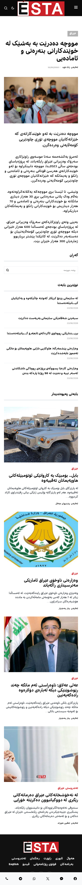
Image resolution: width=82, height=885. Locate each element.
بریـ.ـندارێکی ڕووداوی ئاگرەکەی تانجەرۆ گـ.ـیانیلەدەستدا (42, 334)
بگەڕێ (7, 270)
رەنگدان (35, 859)
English (14, 864)
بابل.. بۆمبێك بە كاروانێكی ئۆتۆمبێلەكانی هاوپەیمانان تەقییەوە (43, 478)
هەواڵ (70, 859)
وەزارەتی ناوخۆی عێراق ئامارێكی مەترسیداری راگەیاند (51, 583)
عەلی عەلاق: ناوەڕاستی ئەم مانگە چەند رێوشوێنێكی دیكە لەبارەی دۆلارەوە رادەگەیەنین (44, 690)
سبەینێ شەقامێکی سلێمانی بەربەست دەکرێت (48, 319)
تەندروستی (71, 788)
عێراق (72, 33)
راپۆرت (47, 859)
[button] (76, 8)
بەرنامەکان (66, 864)
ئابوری (59, 859)
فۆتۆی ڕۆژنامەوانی (44, 864)
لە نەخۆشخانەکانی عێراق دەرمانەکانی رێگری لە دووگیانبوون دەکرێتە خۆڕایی (45, 798)
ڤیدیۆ (25, 864)
